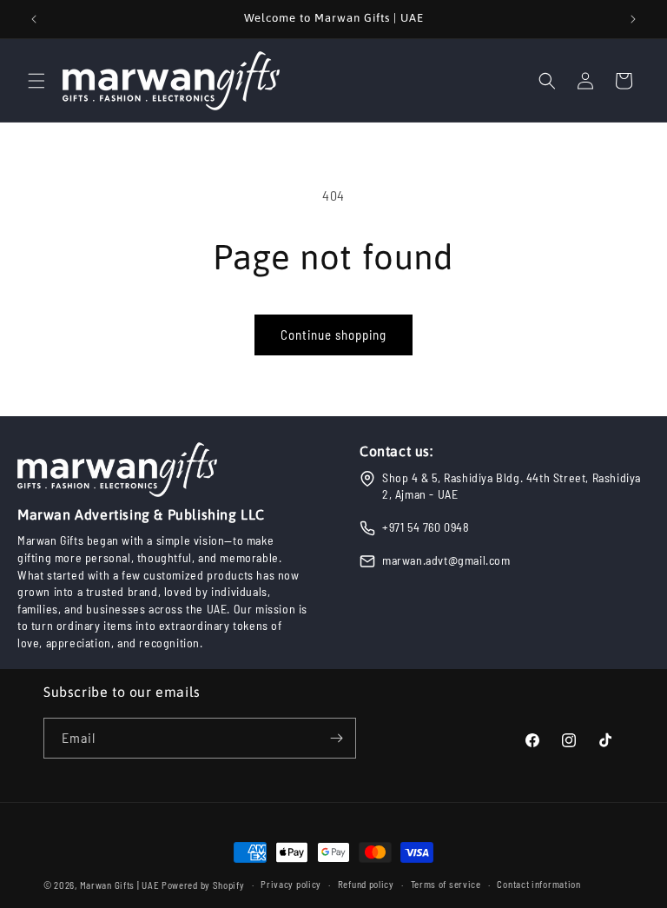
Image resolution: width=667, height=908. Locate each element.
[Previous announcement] (34, 19)
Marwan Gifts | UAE (120, 885)
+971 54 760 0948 (426, 527)
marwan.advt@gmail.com (446, 560)
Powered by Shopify (203, 885)
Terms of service (446, 884)
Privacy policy (291, 884)
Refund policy (366, 884)
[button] (36, 81)
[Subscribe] (336, 738)
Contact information (538, 884)
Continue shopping (333, 334)
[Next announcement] (633, 19)
